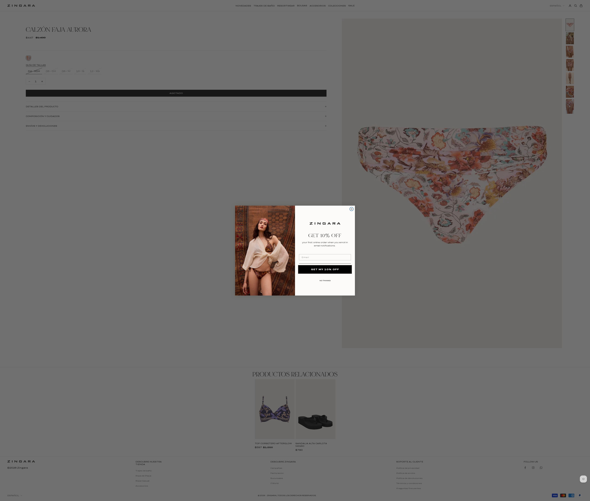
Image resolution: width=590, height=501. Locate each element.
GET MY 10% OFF (325, 269)
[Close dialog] (351, 209)
